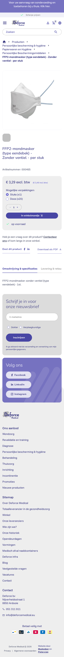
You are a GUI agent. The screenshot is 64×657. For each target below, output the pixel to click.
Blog (5, 562)
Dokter (14, 327)
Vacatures (8, 574)
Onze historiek (10, 533)
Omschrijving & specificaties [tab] (19, 268)
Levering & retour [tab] (52, 268)
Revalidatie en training (15, 440)
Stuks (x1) (16, 194)
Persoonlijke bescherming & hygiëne (24, 45)
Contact (7, 580)
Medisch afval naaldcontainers (20, 550)
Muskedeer (43, 649)
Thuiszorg (8, 463)
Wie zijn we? (9, 527)
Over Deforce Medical (15, 503)
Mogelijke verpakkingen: (20, 190)
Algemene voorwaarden (25, 650)
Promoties (8, 481)
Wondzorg (8, 434)
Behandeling (9, 457)
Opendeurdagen (12, 538)
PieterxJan (43, 652)
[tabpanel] (32, 281)
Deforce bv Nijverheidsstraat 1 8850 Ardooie (13, 599)
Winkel (6, 515)
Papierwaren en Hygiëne (16, 49)
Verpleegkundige (32, 327)
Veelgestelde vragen (14, 568)
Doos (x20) (16, 199)
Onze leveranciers (13, 521)
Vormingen (8, 544)
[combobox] (26, 32)
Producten (18, 42)
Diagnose (7, 446)
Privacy (7, 650)
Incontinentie (10, 475)
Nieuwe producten (13, 487)
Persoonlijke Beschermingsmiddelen (24, 53)
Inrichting (8, 469)
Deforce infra (10, 556)
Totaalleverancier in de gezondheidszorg (26, 509)
